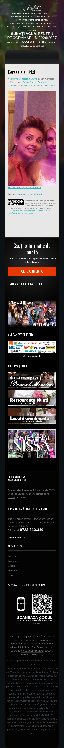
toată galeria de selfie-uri (29, 194)
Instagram (13, 561)
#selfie (25, 79)
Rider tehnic (25, 647)
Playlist (32, 636)
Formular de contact (17, 537)
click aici (36, 623)
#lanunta (33, 79)
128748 (11, 497)
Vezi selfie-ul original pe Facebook (24, 187)
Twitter (11, 575)
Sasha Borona (30, 82)
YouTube (12, 570)
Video (22, 643)
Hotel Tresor (49, 85)
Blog (34, 647)
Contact (40, 647)
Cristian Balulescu (31, 85)
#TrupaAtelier (14, 79)
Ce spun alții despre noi (36, 643)
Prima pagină (16, 636)
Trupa (26, 636)
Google (11, 566)
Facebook (13, 556)
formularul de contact (32, 46)
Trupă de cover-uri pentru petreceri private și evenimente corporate (32, 640)
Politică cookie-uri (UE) (32, 654)
